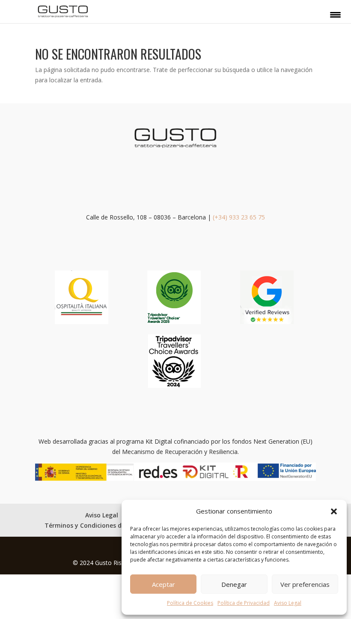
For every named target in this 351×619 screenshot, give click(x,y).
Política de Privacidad (243, 603)
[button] (334, 511)
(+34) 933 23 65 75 (239, 217)
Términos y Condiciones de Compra (98, 525)
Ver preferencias (305, 584)
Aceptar (163, 584)
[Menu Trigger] (335, 14)
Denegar (234, 584)
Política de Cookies (190, 603)
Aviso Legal (287, 603)
